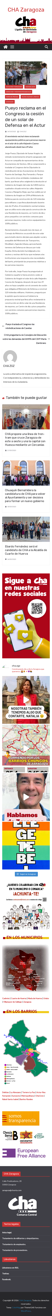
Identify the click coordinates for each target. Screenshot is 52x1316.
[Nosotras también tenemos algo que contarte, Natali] (26, 700)
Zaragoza (10, 102)
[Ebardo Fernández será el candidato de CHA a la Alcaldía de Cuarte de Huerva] (26, 518)
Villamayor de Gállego (12, 1002)
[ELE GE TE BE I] (26, 845)
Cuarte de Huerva (18, 998)
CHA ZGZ (22, 131)
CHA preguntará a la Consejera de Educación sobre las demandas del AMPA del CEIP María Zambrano (24, 338)
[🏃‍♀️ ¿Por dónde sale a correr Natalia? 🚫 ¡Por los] (26, 748)
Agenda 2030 (30, 87)
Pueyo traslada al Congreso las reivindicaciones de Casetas (20, 326)
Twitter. (5, 1273)
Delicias (5, 1092)
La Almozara (15, 1092)
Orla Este (39, 1096)
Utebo (46, 998)
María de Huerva (35, 998)
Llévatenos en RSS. (10, 1267)
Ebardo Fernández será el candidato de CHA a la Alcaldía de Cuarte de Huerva (26, 550)
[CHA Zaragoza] (5, 47)
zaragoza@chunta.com (11, 1190)
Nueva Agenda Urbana (30, 97)
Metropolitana (27, 1096)
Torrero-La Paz (28, 1092)
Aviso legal (6, 1232)
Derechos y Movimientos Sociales (18, 92)
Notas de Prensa (12, 97)
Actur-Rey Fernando (14, 87)
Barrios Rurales (26, 1099)
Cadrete (5, 998)
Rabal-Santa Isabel (10, 1099)
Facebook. (6, 1279)
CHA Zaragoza (26, 9)
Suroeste (16, 1096)
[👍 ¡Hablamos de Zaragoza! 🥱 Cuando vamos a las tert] (26, 797)
